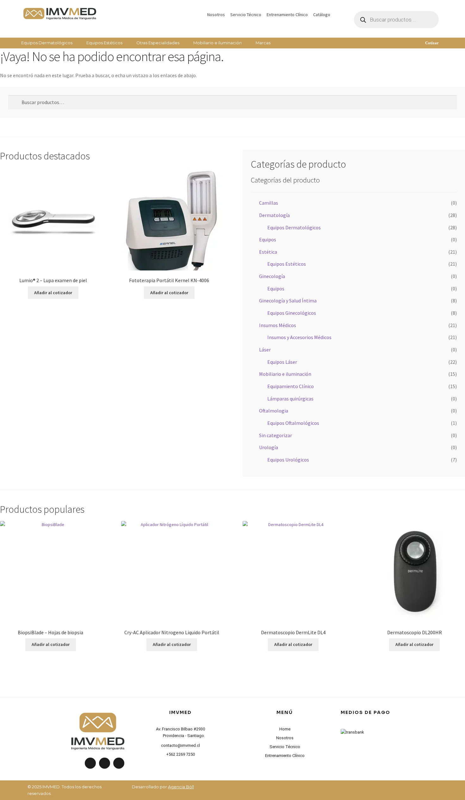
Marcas (263, 42)
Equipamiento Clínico (290, 386)
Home (284, 729)
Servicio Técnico (245, 14)
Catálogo (321, 14)
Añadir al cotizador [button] (53, 292)
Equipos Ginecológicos (291, 313)
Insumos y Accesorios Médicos (299, 337)
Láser (265, 349)
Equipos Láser (282, 362)
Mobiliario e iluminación (285, 374)
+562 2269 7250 (180, 754)
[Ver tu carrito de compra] (396, 40)
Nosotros (216, 14)
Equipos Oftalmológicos (293, 423)
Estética (268, 252)
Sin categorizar (275, 435)
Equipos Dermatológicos (46, 42)
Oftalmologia (273, 410)
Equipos (267, 239)
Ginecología (272, 276)
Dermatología (274, 215)
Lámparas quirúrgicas (290, 398)
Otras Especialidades (157, 42)
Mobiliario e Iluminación (217, 42)
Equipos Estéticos (104, 42)
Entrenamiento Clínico (287, 14)
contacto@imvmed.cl (180, 745)
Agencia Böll (181, 786)
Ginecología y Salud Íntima (288, 300)
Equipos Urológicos (288, 459)
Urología (268, 447)
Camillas (268, 203)
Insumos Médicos (277, 325)
